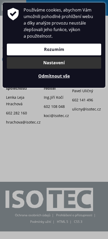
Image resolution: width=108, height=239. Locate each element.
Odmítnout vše (54, 76)
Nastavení (54, 63)
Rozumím (54, 49)
